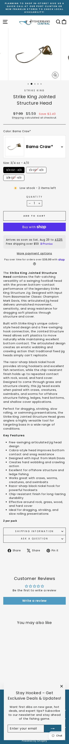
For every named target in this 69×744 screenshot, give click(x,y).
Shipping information (34, 531)
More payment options (34, 253)
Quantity (34, 196)
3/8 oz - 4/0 (14, 177)
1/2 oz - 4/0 (36, 169)
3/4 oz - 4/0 (14, 169)
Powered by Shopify (34, 740)
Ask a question (34, 538)
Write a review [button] (34, 600)
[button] (34, 474)
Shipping (18, 117)
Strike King (34, 90)
